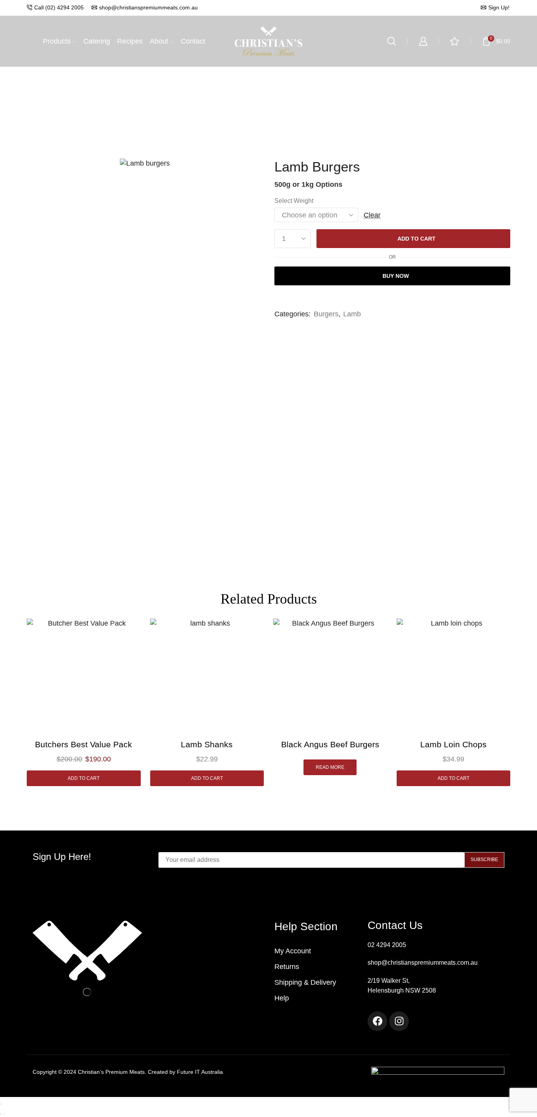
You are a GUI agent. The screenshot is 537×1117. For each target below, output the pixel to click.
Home (243, 71)
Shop (269, 71)
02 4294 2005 (387, 945)
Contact (193, 41)
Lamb (294, 71)
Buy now (396, 276)
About (159, 41)
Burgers (326, 314)
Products (57, 41)
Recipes (130, 41)
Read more (330, 767)
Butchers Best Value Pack (83, 744)
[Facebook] (377, 1021)
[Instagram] (399, 1021)
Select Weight (293, 200)
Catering (96, 41)
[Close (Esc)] (1, 1104)
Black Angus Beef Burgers (330, 744)
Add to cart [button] (83, 778)
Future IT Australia (200, 1072)
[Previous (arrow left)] (1, 1114)
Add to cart (416, 238)
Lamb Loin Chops (453, 744)
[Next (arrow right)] (4, 1114)
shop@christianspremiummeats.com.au (423, 962)
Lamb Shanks (207, 744)
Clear (372, 215)
